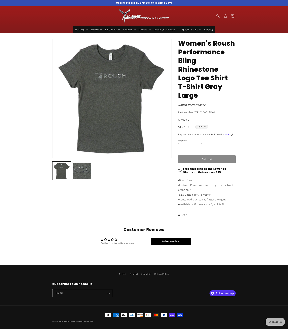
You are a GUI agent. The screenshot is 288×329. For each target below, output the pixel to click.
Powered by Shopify (84, 321)
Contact (134, 273)
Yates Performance (67, 321)
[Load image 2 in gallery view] (81, 171)
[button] (81, 29)
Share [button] (185, 214)
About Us (146, 273)
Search (122, 273)
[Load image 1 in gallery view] (61, 171)
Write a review (171, 241)
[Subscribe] (108, 293)
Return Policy (161, 273)
